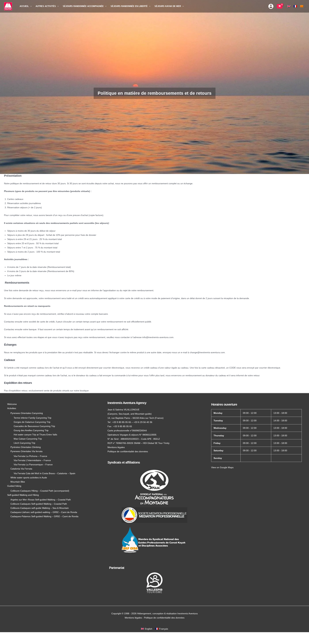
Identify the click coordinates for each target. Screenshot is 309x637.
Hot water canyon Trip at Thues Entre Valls (35, 434)
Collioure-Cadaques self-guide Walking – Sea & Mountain (39, 508)
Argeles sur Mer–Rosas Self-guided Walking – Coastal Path (40, 499)
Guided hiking (14, 486)
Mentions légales (116, 447)
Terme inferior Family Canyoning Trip (32, 418)
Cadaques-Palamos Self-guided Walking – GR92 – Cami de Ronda (44, 516)
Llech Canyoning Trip (24, 443)
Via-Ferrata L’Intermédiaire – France (32, 460)
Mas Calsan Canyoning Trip (28, 438)
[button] (30, 6)
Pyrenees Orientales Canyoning (26, 413)
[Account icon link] (271, 6)
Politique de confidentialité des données (128, 451)
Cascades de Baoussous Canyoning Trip (34, 426)
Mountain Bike (17, 481)
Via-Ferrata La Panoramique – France (33, 464)
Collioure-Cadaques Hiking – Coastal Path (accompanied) (39, 490)
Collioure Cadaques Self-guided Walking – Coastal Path (38, 504)
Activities (11, 408)
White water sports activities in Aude (28, 477)
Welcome (12, 404)
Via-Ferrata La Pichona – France (30, 456)
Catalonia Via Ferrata (21, 468)
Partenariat (116, 568)
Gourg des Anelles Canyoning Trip (31, 430)
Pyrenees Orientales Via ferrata (26, 451)
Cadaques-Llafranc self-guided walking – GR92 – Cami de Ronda (43, 512)
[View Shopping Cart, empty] (279, 6)
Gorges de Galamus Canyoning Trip (32, 422)
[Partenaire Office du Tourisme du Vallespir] (154, 582)
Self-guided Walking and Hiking (23, 495)
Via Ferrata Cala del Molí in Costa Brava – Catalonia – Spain (44, 473)
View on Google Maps (222, 467)
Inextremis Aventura (187, 613)
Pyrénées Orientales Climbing (25, 447)
